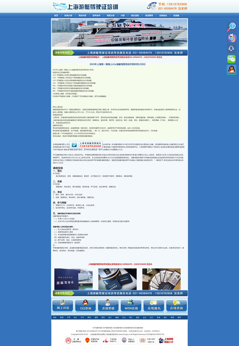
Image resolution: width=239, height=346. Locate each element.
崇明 (179, 317)
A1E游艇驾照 (118, 328)
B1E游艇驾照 (138, 328)
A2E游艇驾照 (128, 328)
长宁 (82, 317)
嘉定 (137, 317)
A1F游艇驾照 (97, 328)
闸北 (103, 317)
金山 (144, 317)
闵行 (131, 317)
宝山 (124, 317)
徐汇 (75, 317)
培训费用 (149, 15)
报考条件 (96, 15)
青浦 (158, 317)
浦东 (54, 317)
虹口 (110, 317)
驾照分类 (111, 15)
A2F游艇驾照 (107, 328)
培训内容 (82, 15)
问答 (123, 15)
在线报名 (163, 15)
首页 (56, 15)
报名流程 (135, 15)
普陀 (96, 317)
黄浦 (61, 317)
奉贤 (172, 317)
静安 (89, 317)
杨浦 (117, 317)
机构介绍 (68, 15)
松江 (151, 317)
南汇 (165, 317)
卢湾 (68, 317)
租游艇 (176, 15)
